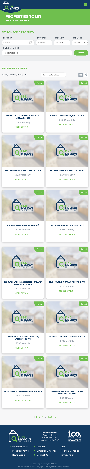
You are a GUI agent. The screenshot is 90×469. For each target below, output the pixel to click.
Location (7, 37)
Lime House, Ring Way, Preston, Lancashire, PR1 (23, 337)
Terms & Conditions (71, 450)
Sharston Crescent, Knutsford (67, 115)
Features (41, 446)
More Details (22, 127)
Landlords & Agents (46, 450)
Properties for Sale (21, 450)
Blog (63, 446)
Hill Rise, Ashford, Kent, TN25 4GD (67, 170)
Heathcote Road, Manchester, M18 (67, 336)
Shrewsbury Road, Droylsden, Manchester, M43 (67, 392)
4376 (50, 417)
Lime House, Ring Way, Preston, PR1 (67, 282)
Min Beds (77, 37)
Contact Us (42, 455)
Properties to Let (20, 446)
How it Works (18, 455)
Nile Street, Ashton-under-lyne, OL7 (23, 391)
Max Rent (59, 37)
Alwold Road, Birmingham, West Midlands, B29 (23, 116)
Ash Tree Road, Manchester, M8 (23, 225)
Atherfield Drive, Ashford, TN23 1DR (22, 170)
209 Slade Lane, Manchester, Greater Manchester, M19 (23, 283)
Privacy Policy (67, 455)
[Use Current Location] (30, 42)
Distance (41, 37)
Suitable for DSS (11, 48)
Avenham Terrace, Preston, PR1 (67, 225)
